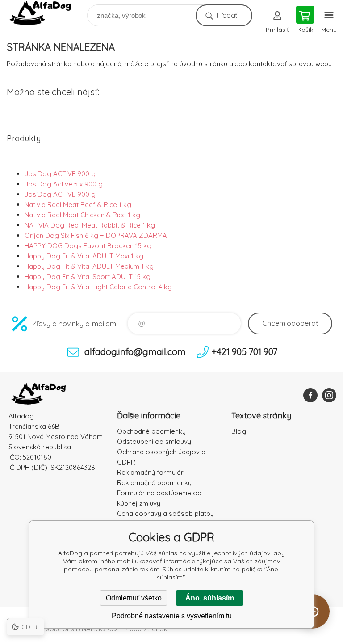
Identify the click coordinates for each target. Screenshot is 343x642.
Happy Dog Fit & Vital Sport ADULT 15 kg (88, 276)
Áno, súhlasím (209, 598)
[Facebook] (310, 395)
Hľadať (227, 15)
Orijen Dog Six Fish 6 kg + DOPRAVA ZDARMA (96, 235)
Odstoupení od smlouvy (154, 441)
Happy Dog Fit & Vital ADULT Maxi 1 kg (84, 256)
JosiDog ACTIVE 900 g (60, 173)
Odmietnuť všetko (134, 598)
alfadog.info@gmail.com (135, 351)
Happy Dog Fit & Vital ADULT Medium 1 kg (89, 266)
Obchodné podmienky (151, 431)
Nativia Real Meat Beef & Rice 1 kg (78, 204)
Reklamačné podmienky (154, 482)
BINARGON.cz (97, 629)
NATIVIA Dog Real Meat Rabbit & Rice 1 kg (90, 225)
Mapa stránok (145, 629)
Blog (238, 431)
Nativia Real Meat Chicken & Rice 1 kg (82, 215)
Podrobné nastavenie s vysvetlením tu (172, 616)
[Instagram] (329, 395)
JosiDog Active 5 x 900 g (64, 184)
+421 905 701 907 (244, 351)
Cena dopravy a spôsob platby (165, 513)
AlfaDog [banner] (46, 13)
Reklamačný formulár (150, 472)
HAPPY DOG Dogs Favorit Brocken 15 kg (88, 245)
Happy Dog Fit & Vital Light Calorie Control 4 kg (98, 287)
